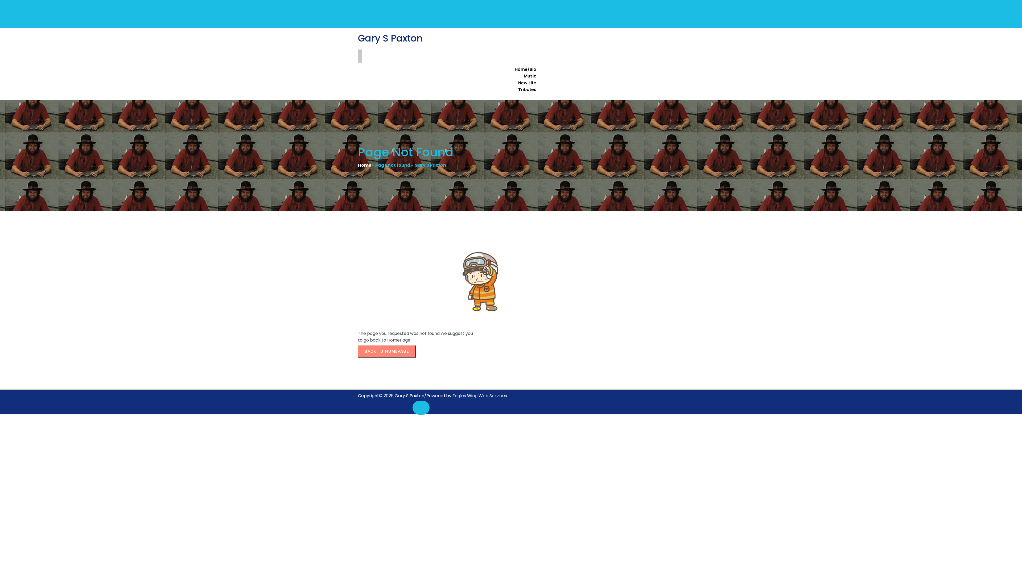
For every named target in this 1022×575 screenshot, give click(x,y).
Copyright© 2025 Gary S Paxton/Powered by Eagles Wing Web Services (432, 396)
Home (364, 165)
